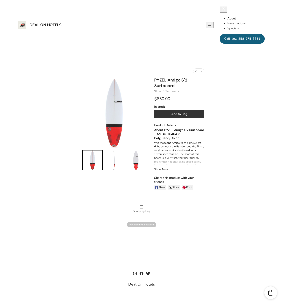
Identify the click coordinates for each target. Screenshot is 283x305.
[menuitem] (196, 71)
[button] (270, 292)
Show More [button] (161, 169)
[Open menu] (210, 25)
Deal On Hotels (45, 25)
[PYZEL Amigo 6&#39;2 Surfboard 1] (114, 160)
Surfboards (172, 91)
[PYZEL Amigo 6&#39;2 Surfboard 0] (92, 160)
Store (157, 91)
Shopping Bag (141, 211)
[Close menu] (223, 9)
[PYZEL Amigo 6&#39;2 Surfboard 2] (136, 160)
